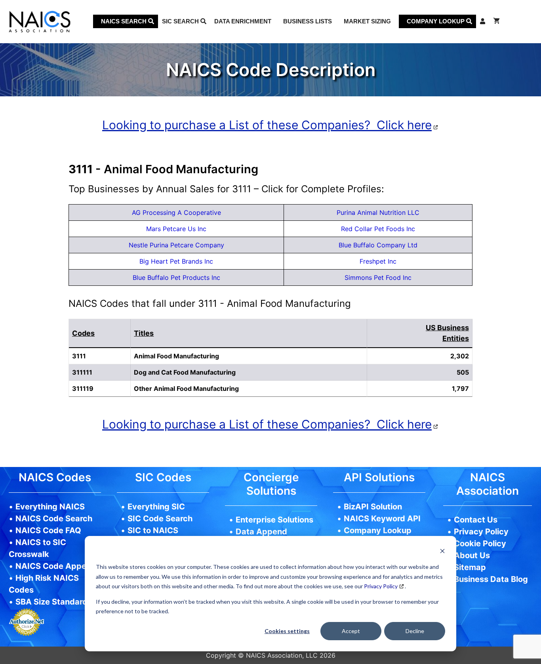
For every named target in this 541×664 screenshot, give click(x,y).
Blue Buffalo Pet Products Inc (176, 277)
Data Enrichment (242, 21)
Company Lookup (436, 21)
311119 (82, 388)
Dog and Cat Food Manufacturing (185, 372)
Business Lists (307, 21)
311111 (82, 372)
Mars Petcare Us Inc (176, 229)
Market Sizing (367, 21)
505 (463, 372)
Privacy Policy (381, 586)
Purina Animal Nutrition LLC (378, 212)
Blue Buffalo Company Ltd (378, 245)
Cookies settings (287, 631)
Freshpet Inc (378, 261)
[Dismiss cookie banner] (442, 552)
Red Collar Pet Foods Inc (378, 229)
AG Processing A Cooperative (176, 212)
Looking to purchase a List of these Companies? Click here (267, 125)
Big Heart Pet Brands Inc (176, 261)
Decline (415, 631)
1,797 (460, 388)
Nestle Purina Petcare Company (176, 245)
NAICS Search (124, 21)
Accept (351, 631)
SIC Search (181, 21)
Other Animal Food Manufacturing (186, 388)
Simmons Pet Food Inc (378, 277)
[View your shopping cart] (496, 21)
